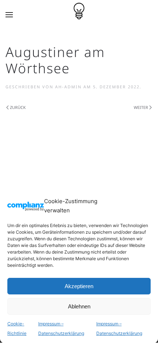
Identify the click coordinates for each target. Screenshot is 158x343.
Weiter (141, 107)
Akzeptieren (79, 286)
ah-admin (68, 86)
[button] (9, 14)
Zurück (18, 107)
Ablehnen (79, 306)
